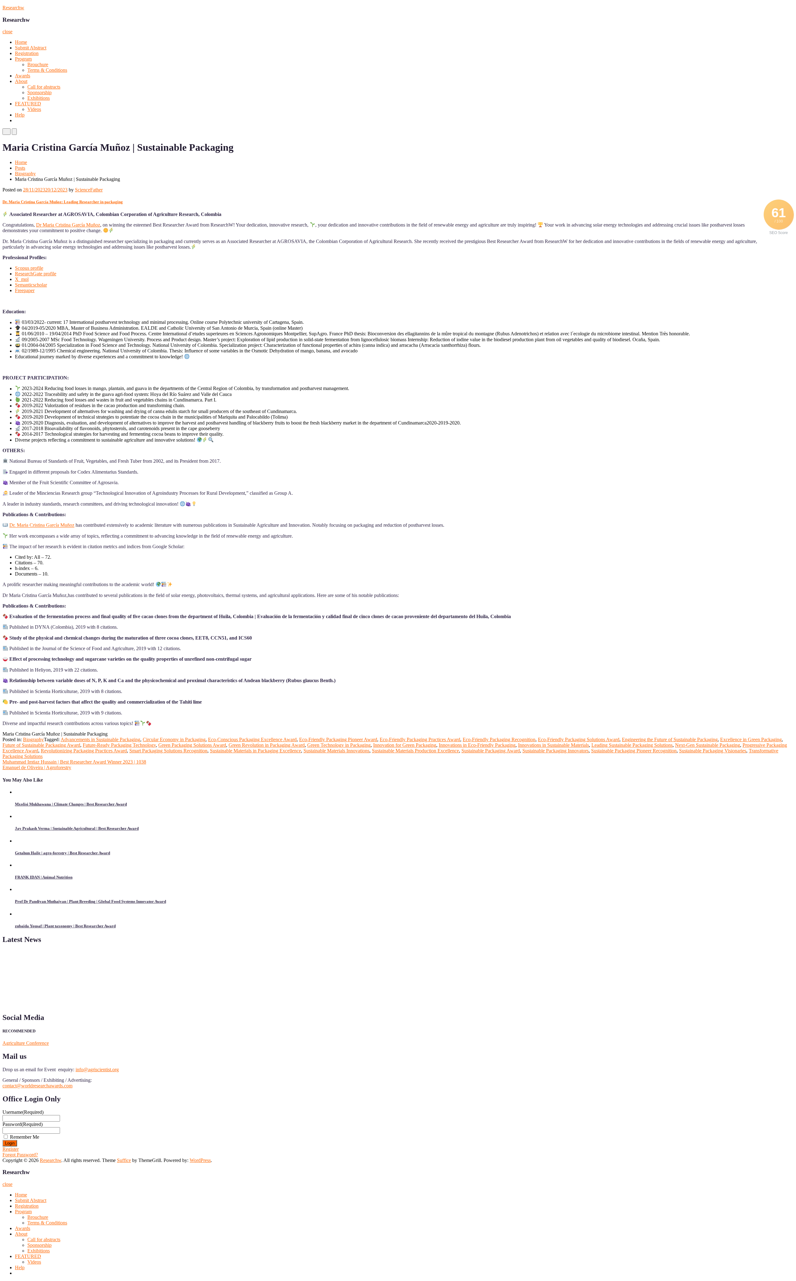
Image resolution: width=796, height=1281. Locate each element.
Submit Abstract (30, 47)
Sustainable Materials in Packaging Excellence (255, 750)
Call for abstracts (43, 87)
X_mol (22, 279)
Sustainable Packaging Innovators (555, 750)
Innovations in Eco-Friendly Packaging (477, 745)
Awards (22, 75)
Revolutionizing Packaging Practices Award (84, 750)
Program (23, 59)
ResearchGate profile (35, 273)
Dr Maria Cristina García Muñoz (68, 224)
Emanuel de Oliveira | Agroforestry (36, 767)
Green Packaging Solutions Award (192, 745)
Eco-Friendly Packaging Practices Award (420, 739)
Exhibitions (38, 98)
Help (20, 114)
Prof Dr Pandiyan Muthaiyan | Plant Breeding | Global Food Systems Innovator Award (90, 901)
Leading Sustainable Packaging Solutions (632, 745)
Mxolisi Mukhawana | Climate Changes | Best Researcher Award (71, 804)
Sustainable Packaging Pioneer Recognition (634, 750)
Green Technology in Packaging (339, 745)
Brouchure (37, 64)
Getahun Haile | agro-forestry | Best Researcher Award (62, 853)
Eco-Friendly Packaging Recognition (499, 739)
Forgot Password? (20, 1154)
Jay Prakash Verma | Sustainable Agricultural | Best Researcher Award (77, 828)
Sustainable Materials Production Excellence (415, 750)
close (7, 31)
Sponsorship (39, 92)
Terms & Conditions (47, 70)
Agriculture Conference (25, 1043)
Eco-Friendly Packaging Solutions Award (578, 739)
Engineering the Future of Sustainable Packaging (670, 739)
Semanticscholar (31, 284)
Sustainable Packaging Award (490, 750)
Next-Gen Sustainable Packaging (707, 745)
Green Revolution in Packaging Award (267, 745)
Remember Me (24, 1137)
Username (23, 1112)
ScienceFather (89, 189)
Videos (34, 109)
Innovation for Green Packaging (404, 745)
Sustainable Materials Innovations (336, 750)
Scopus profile (29, 268)
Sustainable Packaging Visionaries (712, 750)
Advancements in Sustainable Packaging (100, 739)
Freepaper (25, 290)
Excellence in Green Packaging (751, 739)
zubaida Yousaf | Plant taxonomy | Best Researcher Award (65, 926)
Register (10, 1149)
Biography (25, 173)
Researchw (13, 7)
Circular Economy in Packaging (174, 739)
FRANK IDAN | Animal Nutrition (43, 877)
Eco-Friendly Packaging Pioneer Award (338, 739)
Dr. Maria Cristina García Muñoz (41, 525)
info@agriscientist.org (97, 1069)
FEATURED (28, 103)
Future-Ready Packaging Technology (119, 745)
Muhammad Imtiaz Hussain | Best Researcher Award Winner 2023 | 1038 (74, 761)
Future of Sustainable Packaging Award (41, 745)
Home (21, 42)
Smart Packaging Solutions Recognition (168, 750)
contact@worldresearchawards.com (37, 1085)
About (21, 81)
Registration (27, 53)
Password (22, 1124)
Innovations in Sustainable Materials (553, 745)
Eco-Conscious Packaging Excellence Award (252, 739)
